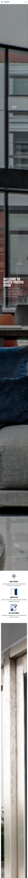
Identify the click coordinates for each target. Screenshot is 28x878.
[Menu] (26, 2)
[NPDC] (5, 2)
